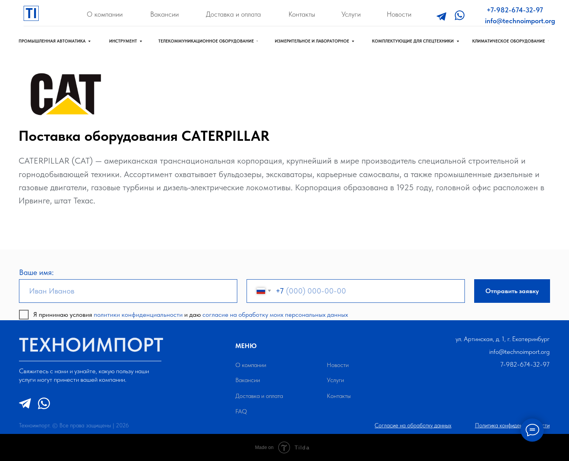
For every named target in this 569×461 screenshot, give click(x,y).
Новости (399, 14)
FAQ (241, 411)
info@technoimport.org (520, 21)
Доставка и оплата (233, 14)
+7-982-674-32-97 (515, 10)
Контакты (301, 14)
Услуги (351, 14)
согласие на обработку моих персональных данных (275, 314)
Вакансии (164, 14)
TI (31, 13)
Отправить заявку (512, 291)
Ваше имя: (36, 272)
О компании (105, 14)
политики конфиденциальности (138, 314)
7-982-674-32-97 (525, 364)
